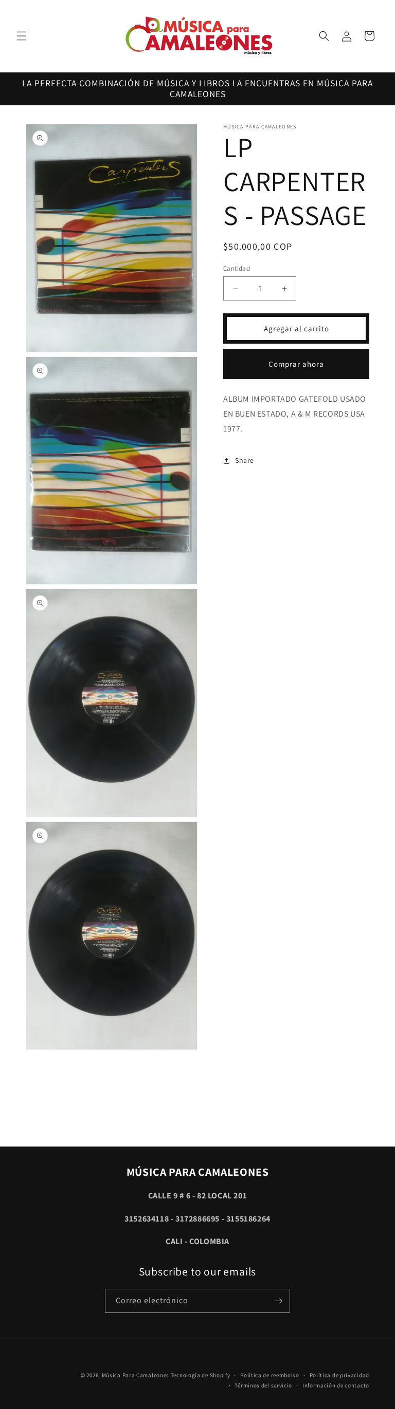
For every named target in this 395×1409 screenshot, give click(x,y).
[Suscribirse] (278, 1301)
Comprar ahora (296, 364)
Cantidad (236, 268)
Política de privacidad (339, 1375)
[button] (21, 36)
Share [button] (244, 460)
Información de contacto (335, 1385)
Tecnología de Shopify (200, 1375)
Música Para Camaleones (135, 1375)
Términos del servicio (263, 1385)
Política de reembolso (269, 1375)
